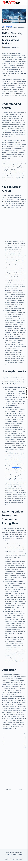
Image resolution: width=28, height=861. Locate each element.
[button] (26, 393)
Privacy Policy (19, 852)
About (15, 854)
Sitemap (20, 854)
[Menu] (25, 2)
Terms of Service (9, 852)
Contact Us (8, 854)
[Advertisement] (14, 223)
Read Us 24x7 (19, 859)
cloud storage (16, 467)
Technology (5, 49)
